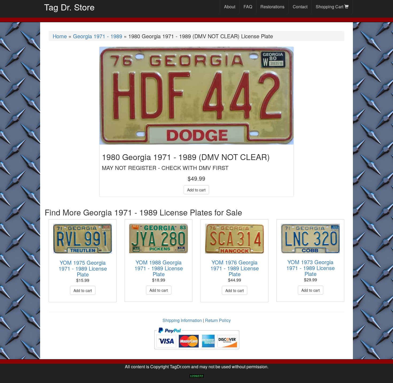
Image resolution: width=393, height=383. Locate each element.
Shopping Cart (330, 6)
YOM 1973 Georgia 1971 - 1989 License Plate (310, 268)
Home (60, 36)
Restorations (272, 6)
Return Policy (218, 320)
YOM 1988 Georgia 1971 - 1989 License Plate (158, 268)
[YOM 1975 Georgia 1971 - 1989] (82, 238)
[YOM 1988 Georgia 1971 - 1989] (158, 238)
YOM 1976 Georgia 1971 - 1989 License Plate (234, 268)
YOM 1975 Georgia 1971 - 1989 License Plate (83, 268)
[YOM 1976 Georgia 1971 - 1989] (234, 238)
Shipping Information (182, 320)
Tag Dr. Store (69, 7)
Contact (300, 6)
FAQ (248, 6)
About (229, 6)
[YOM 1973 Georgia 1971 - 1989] (310, 238)
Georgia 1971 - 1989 (97, 36)
